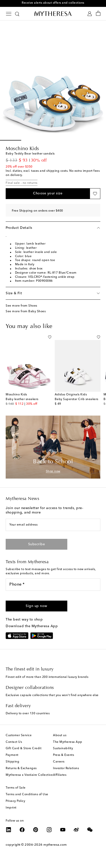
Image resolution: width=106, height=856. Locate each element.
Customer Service (19, 735)
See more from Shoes (21, 305)
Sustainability (63, 748)
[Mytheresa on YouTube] (63, 830)
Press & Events (63, 755)
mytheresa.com (55, 844)
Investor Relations (66, 768)
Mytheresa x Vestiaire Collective (29, 775)
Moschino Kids (22, 148)
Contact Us (14, 742)
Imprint (11, 807)
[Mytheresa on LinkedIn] (9, 830)
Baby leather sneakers (22, 399)
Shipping (12, 761)
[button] (48, 193)
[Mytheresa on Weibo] (76, 830)
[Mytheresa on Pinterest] (36, 830)
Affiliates (59, 775)
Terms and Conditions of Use (27, 794)
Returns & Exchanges (21, 768)
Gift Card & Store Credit (23, 748)
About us (59, 735)
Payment (12, 755)
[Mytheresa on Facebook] (22, 830)
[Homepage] (53, 13)
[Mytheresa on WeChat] (90, 830)
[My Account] (89, 13)
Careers (59, 761)
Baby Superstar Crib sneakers (76, 399)
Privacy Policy (15, 801)
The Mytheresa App (67, 742)
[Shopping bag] (98, 13)
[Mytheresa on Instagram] (49, 830)
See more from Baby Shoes (26, 311)
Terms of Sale (16, 787)
